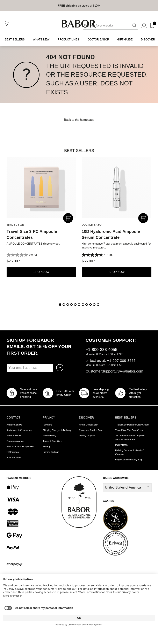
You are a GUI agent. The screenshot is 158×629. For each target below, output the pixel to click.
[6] (79, 304)
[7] (83, 304)
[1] (60, 304)
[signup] (59, 367)
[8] (86, 304)
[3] (67, 304)
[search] (134, 26)
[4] (71, 304)
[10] (94, 304)
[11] (98, 304)
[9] (90, 304)
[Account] (144, 26)
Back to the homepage (79, 119)
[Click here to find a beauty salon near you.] (7, 23)
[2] (64, 304)
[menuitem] (15, 40)
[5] (75, 304)
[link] (67, 5)
